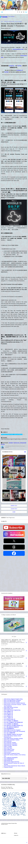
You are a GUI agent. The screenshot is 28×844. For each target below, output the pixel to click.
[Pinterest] (23, 12)
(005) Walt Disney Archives (11, 707)
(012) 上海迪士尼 (8, 717)
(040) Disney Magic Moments (11, 761)
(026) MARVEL (8, 741)
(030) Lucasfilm (8, 746)
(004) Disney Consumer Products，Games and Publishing (13, 21)
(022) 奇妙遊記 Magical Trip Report (13, 734)
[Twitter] (21, 12)
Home (2, 21)
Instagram (11, 65)
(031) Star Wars (8, 748)
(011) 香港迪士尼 (8, 716)
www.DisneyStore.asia (17, 49)
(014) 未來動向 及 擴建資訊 (11, 720)
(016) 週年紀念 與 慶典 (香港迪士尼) (13, 725)
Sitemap (15, 833)
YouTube (19, 65)
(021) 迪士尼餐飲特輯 (9, 732)
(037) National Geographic (11, 757)
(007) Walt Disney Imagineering (12, 710)
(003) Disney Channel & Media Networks (14, 703)
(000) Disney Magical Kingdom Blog (13, 699)
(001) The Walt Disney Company (12, 700)
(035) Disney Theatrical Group (12, 753)
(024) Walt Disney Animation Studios (13, 738)
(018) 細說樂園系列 (9, 728)
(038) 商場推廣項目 (9, 759)
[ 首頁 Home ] (3, 833)
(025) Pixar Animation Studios (11, 740)
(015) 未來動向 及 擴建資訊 (11, 724)
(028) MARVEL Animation (10, 744)
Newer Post (14, 505)
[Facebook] (17, 12)
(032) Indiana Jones (9, 749)
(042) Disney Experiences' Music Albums (14, 765)
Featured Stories (8, 767)
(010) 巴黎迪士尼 (8, 714)
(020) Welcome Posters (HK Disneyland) (14, 731)
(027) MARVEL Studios (10, 742)
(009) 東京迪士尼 (8, 713)
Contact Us (16, 835)
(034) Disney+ (7, 752)
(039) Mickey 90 (8, 760)
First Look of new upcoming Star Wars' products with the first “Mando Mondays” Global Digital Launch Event (13, 474)
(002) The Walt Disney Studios (12, 701)
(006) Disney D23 (8, 708)
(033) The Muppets (9, 750)
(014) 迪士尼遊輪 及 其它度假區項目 (13, 722)
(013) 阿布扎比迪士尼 (9, 719)
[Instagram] (19, 12)
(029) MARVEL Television (10, 745)
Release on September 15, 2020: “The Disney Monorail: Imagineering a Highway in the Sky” (13, 486)
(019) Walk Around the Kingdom (12, 730)
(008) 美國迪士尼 (8, 711)
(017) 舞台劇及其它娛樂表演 (11, 727)
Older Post (14, 508)
